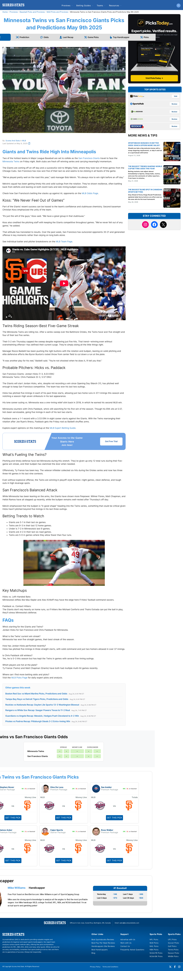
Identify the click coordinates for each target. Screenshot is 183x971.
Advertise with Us (127, 939)
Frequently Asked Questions (132, 950)
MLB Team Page (64, 241)
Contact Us (125, 946)
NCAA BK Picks (156, 956)
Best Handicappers (100, 950)
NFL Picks (154, 939)
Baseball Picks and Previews (32, 12)
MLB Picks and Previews (57, 12)
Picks (146, 37)
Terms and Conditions (110, 967)
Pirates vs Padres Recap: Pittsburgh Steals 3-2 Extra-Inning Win (37, 721)
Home (5, 12)
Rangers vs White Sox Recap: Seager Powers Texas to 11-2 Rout (37, 710)
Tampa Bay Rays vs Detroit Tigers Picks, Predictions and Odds (36, 699)
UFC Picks (172, 939)
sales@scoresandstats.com (129, 923)
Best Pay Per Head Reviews (103, 943)
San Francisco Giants (89, 158)
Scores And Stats (13, 140)
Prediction (24, 37)
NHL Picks (154, 946)
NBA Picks (154, 950)
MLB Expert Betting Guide (63, 428)
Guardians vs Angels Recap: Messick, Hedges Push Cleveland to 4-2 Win (42, 716)
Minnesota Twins (10, 161)
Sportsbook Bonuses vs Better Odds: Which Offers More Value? (144, 144)
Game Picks (93, 37)
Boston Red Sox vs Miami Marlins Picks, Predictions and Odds (36, 693)
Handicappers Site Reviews (103, 946)
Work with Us (125, 943)
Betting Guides (83, 5)
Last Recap (68, 37)
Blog (93, 953)
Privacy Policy (95, 967)
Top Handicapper (121, 37)
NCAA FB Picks (156, 953)
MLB (24, 140)
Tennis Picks (173, 950)
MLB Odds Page (90, 193)
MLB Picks (154, 943)
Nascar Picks (173, 953)
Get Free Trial (111, 441)
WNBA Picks (173, 956)
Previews (66, 5)
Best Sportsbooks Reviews (103, 939)
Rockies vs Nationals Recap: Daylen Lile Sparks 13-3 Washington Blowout (42, 704)
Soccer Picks (173, 943)
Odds (46, 37)
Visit (175, 96)
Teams (100, 5)
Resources (114, 5)
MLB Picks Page (19, 677)
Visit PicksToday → (154, 78)
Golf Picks (172, 946)
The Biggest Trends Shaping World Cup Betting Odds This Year (145, 167)
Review (174, 104)
